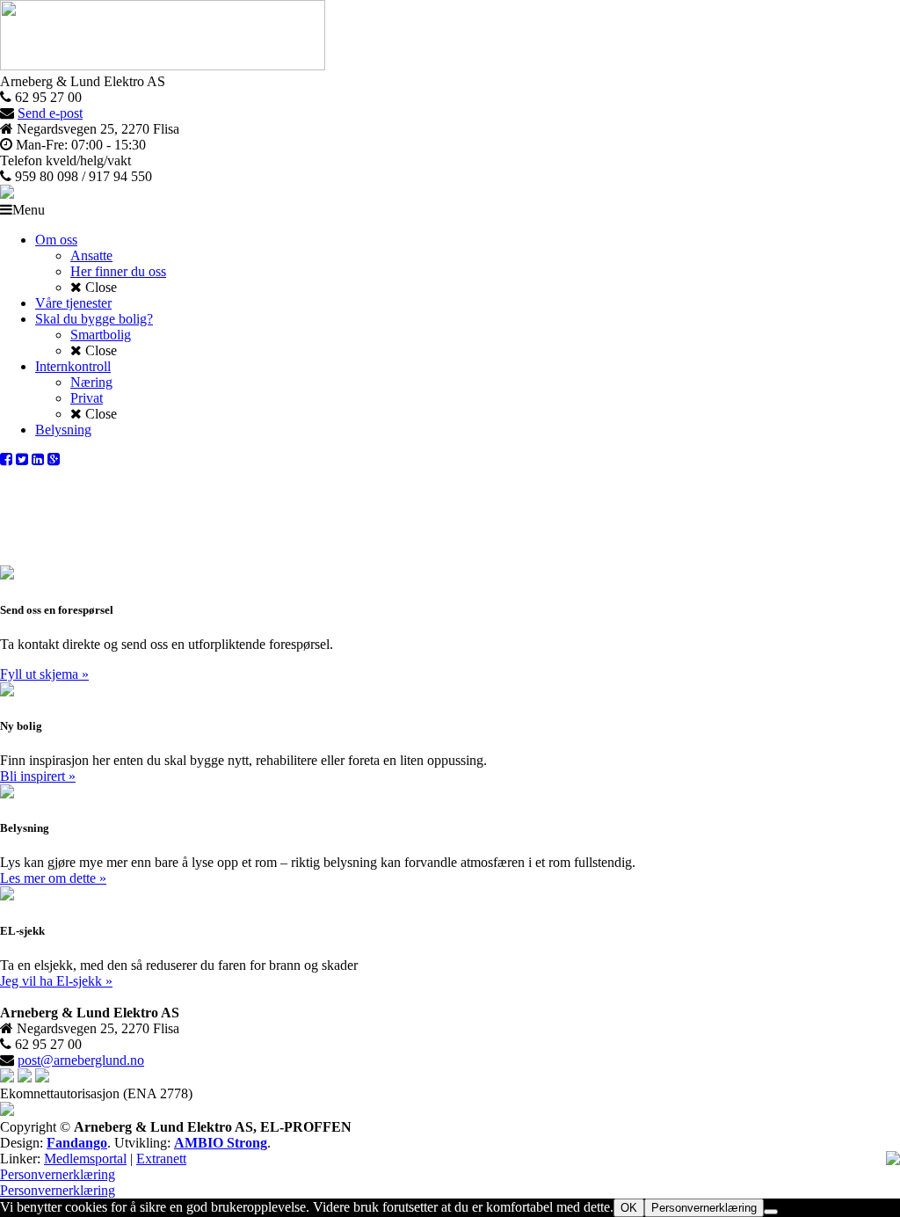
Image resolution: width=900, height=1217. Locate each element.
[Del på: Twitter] (22, 459)
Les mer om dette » (53, 878)
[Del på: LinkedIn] (38, 459)
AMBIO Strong (220, 1142)
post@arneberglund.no (81, 1060)
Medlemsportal (85, 1158)
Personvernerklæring (57, 1174)
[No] (771, 1211)
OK (629, 1207)
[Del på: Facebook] (6, 459)
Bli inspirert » (38, 776)
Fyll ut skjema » (44, 674)
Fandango (77, 1142)
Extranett (161, 1158)
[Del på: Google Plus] (53, 459)
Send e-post (50, 113)
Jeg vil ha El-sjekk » (56, 980)
